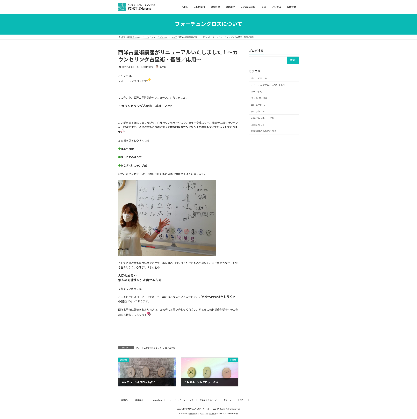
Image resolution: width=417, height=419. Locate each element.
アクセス (227, 400)
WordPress (194, 413)
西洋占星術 (170, 348)
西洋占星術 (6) (258, 104)
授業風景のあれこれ (208, 400)
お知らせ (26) (258, 124)
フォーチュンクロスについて (148, 348)
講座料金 (139, 400)
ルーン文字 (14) (259, 78)
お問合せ (241, 400)
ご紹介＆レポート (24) (262, 118)
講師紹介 (125, 400)
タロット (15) (258, 111)
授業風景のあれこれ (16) (263, 131)
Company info (156, 400)
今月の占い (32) (259, 98)
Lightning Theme (208, 413)
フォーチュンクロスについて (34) (268, 84)
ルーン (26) (256, 91)
